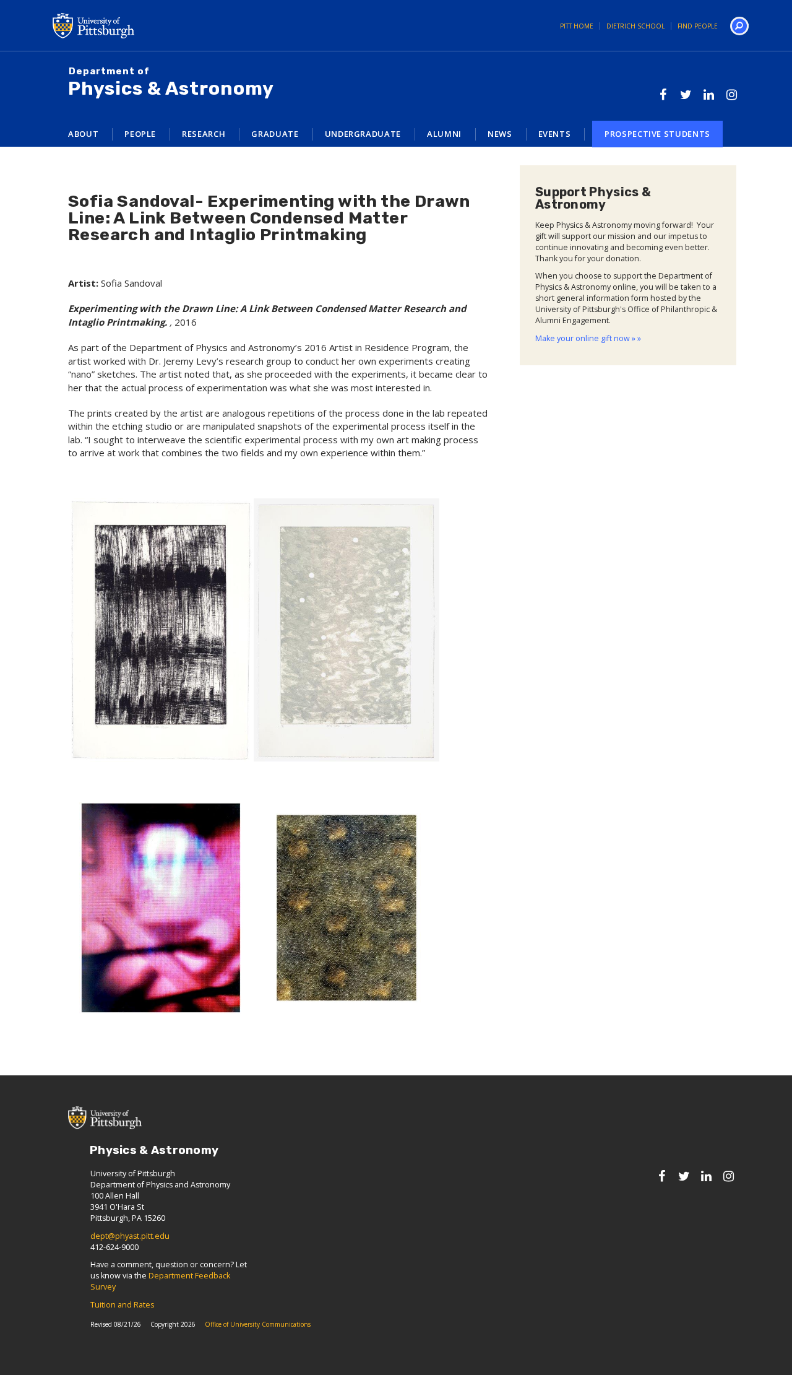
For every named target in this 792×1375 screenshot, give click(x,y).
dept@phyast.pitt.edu (130, 1236)
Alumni (444, 133)
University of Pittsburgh (142, 25)
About (83, 133)
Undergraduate (363, 133)
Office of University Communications (258, 1324)
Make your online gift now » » (588, 338)
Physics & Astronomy (171, 83)
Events (554, 133)
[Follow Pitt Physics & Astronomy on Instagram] (731, 94)
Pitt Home (576, 26)
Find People (698, 26)
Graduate (274, 133)
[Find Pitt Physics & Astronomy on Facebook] (663, 94)
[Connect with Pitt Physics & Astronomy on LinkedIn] (709, 94)
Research (203, 133)
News (500, 133)
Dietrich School (635, 26)
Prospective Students (657, 133)
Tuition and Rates (122, 1304)
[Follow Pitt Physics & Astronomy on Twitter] (686, 94)
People (140, 133)
